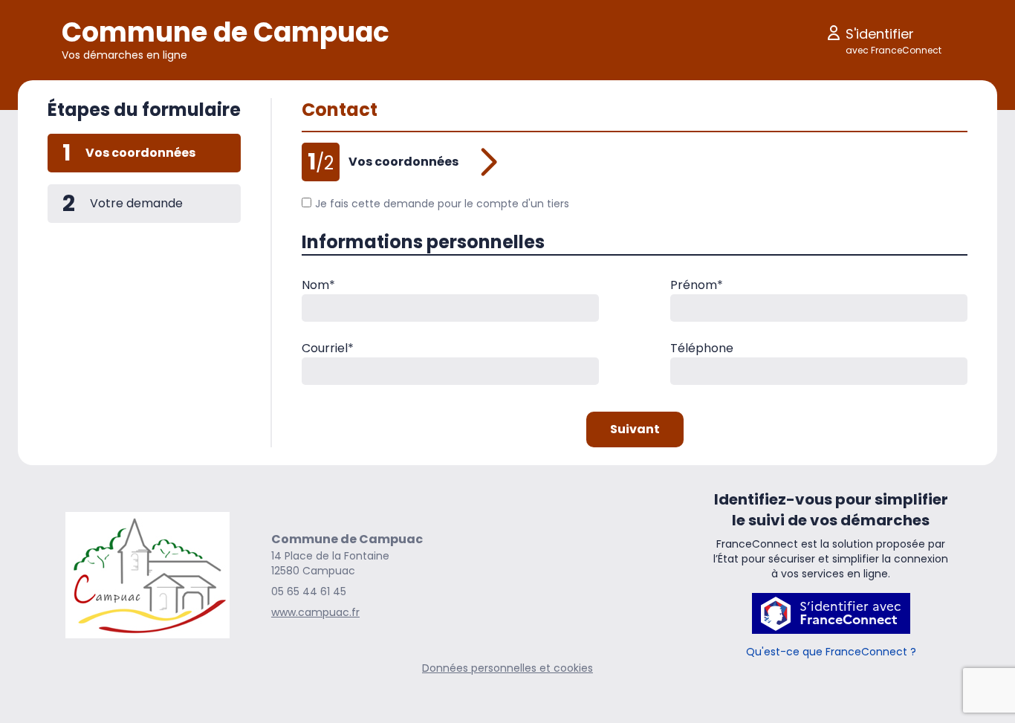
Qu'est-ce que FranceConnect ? (831, 651)
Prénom (696, 285)
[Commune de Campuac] (147, 575)
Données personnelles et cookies (507, 668)
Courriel (328, 348)
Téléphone (701, 348)
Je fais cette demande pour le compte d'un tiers (442, 203)
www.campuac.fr (315, 612)
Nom (318, 285)
